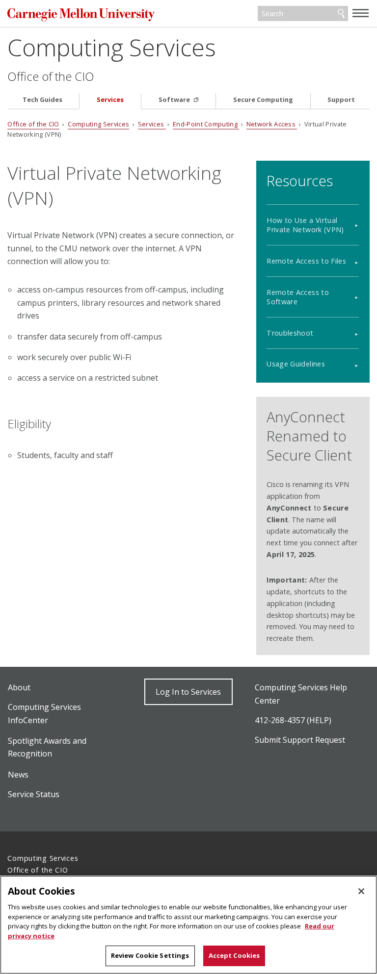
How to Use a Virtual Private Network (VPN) (305, 225)
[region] (188, 925)
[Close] (361, 891)
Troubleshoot (290, 333)
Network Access (271, 124)
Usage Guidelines (296, 363)
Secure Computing (263, 100)
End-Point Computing (206, 124)
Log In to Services (188, 691)
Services (110, 100)
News (18, 774)
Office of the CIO (50, 76)
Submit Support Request (300, 739)
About (19, 687)
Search (341, 14)
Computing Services (111, 47)
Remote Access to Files (306, 261)
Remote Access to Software (298, 297)
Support (341, 100)
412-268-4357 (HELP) (293, 720)
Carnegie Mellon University (81, 14)
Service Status (33, 794)
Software (175, 100)
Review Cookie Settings (150, 955)
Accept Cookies (234, 955)
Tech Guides (42, 100)
